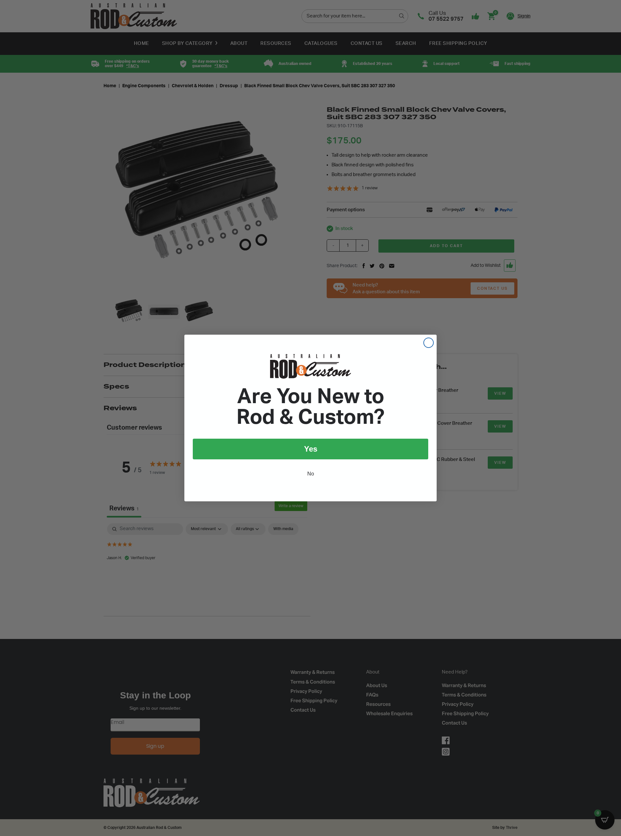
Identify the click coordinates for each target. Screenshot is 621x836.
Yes (310, 448)
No (310, 473)
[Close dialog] (428, 343)
